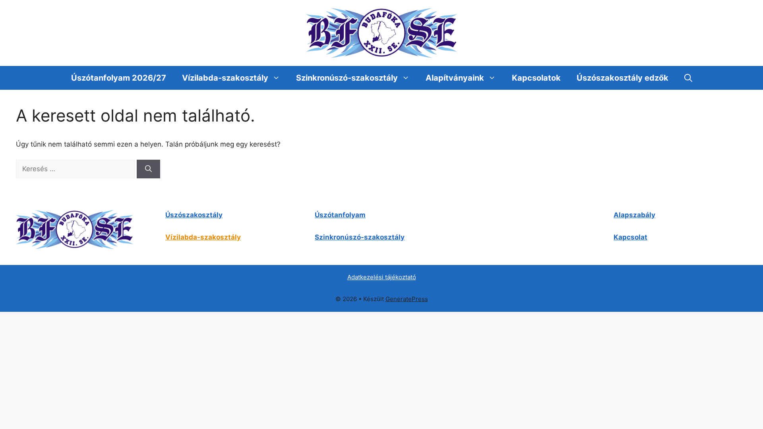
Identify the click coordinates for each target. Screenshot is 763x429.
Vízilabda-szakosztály (225, 78)
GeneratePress (406, 299)
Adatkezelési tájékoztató (381, 277)
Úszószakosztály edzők (622, 78)
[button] (688, 78)
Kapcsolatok (536, 78)
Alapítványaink (455, 78)
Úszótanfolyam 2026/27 (118, 78)
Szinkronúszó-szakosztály (347, 78)
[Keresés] (148, 169)
